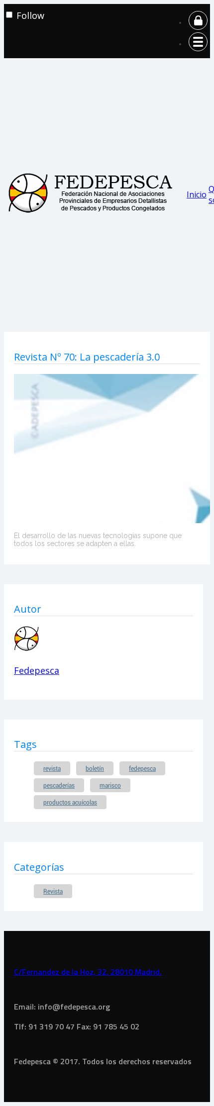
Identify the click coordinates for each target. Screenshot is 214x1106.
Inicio (197, 194)
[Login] (198, 22)
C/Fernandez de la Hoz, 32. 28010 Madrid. (88, 972)
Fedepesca (36, 670)
